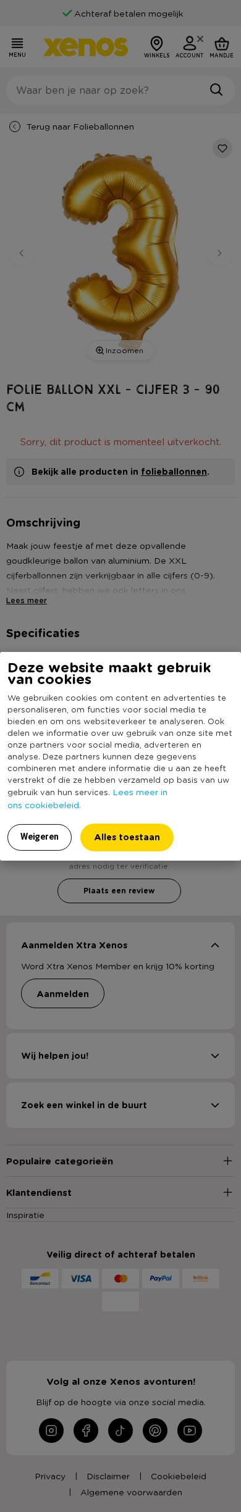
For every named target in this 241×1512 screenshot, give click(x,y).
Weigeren (39, 837)
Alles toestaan (127, 837)
